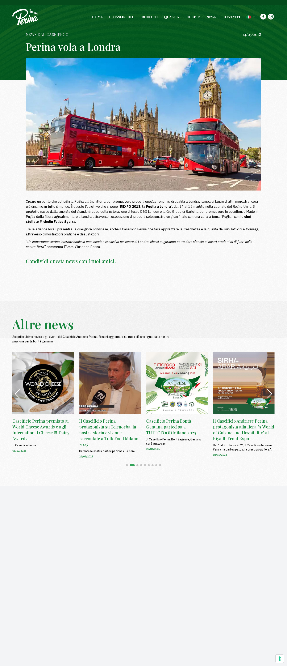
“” (145, 206)
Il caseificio (121, 17)
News (211, 17)
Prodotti (148, 17)
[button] (127, 465)
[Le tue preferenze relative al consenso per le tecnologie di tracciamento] (280, 659)
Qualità (171, 17)
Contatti (231, 17)
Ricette (192, 17)
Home (97, 17)
